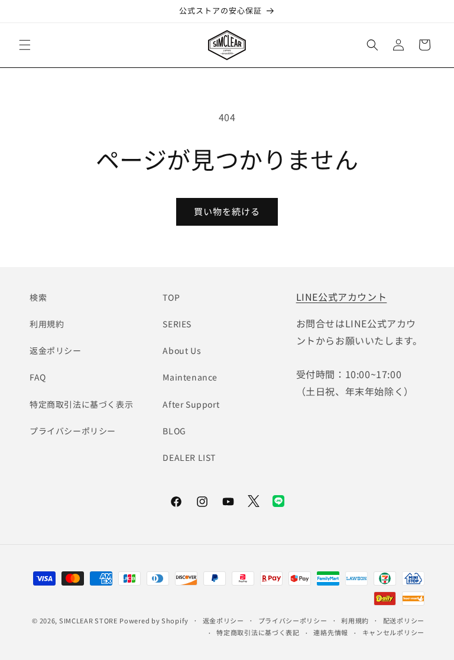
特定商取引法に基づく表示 (81, 404)
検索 (38, 297)
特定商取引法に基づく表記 (257, 632)
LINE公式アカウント (341, 297)
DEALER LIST (189, 457)
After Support (191, 404)
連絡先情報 (330, 632)
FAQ (38, 377)
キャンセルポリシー (393, 632)
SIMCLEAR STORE (88, 620)
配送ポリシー (403, 620)
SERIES (177, 324)
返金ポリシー (56, 350)
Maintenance (190, 377)
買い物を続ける (227, 211)
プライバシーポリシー (73, 431)
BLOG (174, 431)
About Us (182, 350)
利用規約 (47, 324)
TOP (171, 297)
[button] (25, 45)
